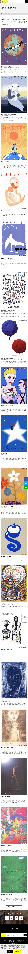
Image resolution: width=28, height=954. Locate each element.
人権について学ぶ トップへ (13, 906)
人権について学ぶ (7, 13)
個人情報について (14, 943)
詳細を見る (10, 951)
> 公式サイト (3, 216)
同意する (17, 951)
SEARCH (3, 935)
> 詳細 (2, 654)
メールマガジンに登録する (14, 928)
